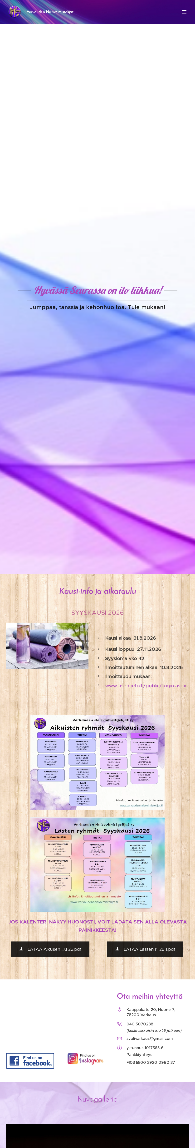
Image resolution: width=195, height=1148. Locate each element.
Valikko (184, 12)
